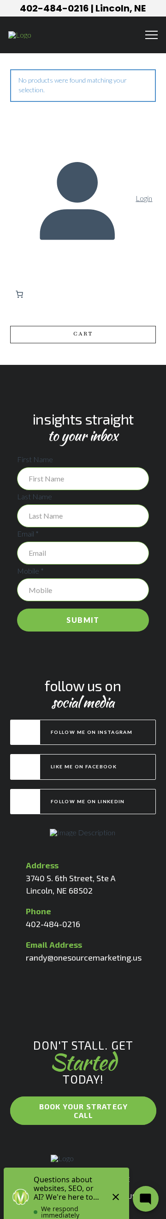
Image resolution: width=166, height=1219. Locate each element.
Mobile (30, 570)
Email (28, 533)
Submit (82, 619)
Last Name (34, 496)
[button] (151, 35)
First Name (35, 459)
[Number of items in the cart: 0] (19, 294)
